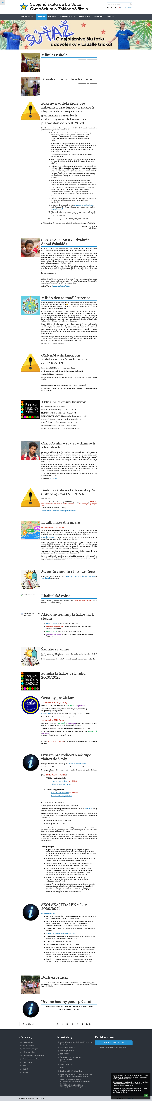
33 (37, 1024)
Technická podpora (29, 1045)
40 (72, 1024)
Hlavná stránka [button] (28, 17)
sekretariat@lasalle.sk (67, 1047)
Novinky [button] (41, 17)
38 (62, 1024)
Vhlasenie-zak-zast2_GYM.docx (61, 796)
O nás (24, 1066)
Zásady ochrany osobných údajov (34, 1055)
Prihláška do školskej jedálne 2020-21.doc (60, 933)
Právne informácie (29, 1052)
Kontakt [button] (110, 17)
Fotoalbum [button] (98, 17)
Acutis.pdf (53, 478)
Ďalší (88, 1024)
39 (67, 1024)
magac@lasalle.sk (57, 209)
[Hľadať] (130, 4)
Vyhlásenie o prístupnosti (31, 1049)
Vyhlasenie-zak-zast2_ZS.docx (61, 784)
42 (82, 1024)
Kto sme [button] (51, 17)
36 (52, 1024)
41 (77, 1024)
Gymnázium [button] (83, 17)
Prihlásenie (127, 8)
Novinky (25, 1072)
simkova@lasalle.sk (67, 1050)
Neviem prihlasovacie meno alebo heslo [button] (113, 1047)
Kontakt (25, 1069)
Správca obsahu (28, 1042)
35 (47, 1024)
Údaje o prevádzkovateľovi (31, 1059)
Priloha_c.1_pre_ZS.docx (59, 781)
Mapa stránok (27, 1062)
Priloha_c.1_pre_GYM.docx (60, 793)
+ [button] (108, 8)
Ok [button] (146, 1096)
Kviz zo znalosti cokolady (61, 286)
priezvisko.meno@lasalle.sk (83, 205)
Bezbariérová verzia (27, 1098)
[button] (115, 7)
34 (42, 1024)
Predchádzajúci (28, 1024)
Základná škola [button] (67, 17)
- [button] (112, 8)
